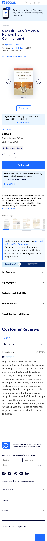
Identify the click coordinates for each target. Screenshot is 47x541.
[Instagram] (15, 473)
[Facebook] (4, 473)
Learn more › (18, 15)
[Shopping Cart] (39, 3)
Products (5, 25)
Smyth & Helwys (19, 48)
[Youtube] (21, 473)
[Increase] (14, 156)
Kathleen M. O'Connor (14, 45)
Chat (40, 537)
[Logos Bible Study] (9, 2)
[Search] (26, 2)
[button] (8, 81)
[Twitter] (9, 473)
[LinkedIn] (27, 473)
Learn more (22, 123)
